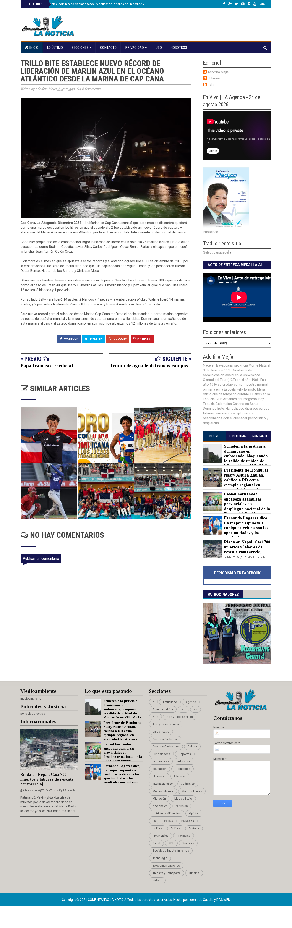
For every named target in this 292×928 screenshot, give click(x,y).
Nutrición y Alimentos (167, 813)
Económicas (161, 761)
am (183, 709)
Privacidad (135, 47)
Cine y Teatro (161, 731)
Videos (157, 880)
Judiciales (188, 783)
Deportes (185, 754)
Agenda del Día (163, 709)
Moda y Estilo (183, 798)
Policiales (187, 821)
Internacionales (163, 783)
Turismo (194, 873)
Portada (194, 828)
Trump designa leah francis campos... (150, 365)
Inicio (33, 47)
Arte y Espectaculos (180, 716)
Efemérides (182, 769)
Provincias (183, 835)
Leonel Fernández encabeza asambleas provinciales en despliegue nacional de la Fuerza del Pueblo (247, 504)
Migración (159, 798)
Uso (159, 47)
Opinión (194, 813)
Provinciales (160, 835)
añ (195, 709)
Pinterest (144, 338)
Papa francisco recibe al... (48, 365)
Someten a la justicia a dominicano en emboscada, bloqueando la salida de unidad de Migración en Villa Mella (100, 4)
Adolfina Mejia (218, 72)
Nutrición (182, 806)
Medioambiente (163, 791)
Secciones (80, 47)
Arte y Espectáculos (166, 724)
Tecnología (160, 858)
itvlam (212, 85)
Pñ (154, 821)
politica (157, 828)
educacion (184, 761)
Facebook (70, 338)
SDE (171, 843)
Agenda (190, 702)
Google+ (120, 338)
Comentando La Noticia (107, 900)
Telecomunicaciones (166, 865)
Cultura (192, 746)
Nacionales (160, 806)
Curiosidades (161, 754)
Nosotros (178, 47)
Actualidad (170, 702)
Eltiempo (180, 776)
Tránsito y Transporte (166, 873)
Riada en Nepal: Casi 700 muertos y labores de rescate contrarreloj (247, 547)
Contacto (108, 47)
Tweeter (95, 338)
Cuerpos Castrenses (166, 746)
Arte (155, 716)
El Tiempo (159, 776)
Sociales (188, 843)
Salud (156, 843)
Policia (168, 821)
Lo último (55, 47)
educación (160, 769)
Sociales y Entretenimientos (171, 850)
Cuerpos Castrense (165, 739)
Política (175, 828)
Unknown (214, 78)
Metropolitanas (192, 791)
